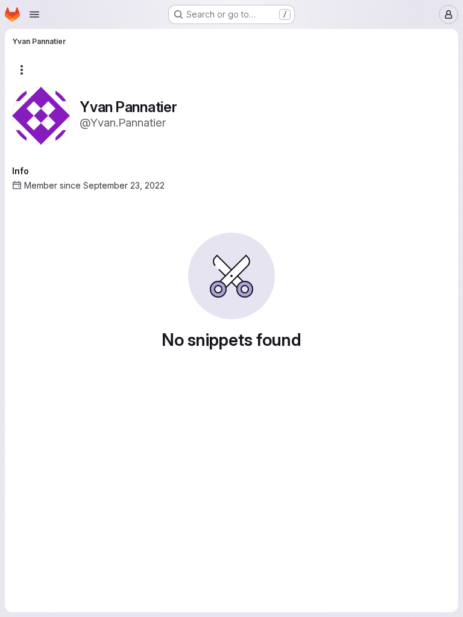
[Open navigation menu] (34, 14)
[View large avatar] (41, 115)
